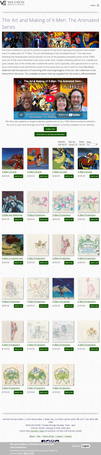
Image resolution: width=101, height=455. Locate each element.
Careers (59, 436)
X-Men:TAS (50, 129)
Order (81, 142)
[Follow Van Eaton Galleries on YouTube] (57, 442)
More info (29, 453)
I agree (85, 446)
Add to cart (18, 176)
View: (89, 142)
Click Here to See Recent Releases (50, 134)
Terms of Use (48, 436)
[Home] (12, 2)
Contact (68, 436)
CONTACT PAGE (37, 431)
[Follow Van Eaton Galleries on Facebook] (43, 442)
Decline (76, 446)
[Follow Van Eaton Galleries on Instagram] (52, 442)
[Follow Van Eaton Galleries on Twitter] (48, 442)
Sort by (72, 142)
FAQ (38, 436)
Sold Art (61, 142)
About (32, 436)
